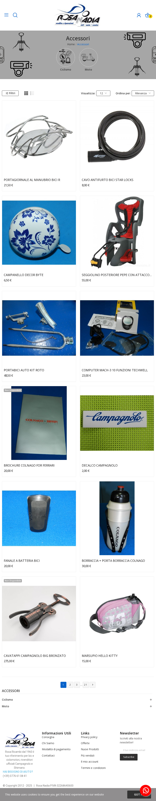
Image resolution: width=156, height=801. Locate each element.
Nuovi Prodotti (90, 749)
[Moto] (88, 57)
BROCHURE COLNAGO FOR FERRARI (29, 465)
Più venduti (87, 755)
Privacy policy (89, 737)
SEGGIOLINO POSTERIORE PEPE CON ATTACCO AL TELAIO (117, 275)
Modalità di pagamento (56, 749)
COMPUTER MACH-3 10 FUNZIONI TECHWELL (115, 370)
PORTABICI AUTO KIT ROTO (24, 370)
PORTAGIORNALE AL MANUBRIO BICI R (32, 180)
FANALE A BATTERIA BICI (22, 561)
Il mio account (89, 761)
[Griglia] (26, 93)
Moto (88, 69)
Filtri (12, 93)
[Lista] (32, 93)
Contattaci (48, 755)
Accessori (11, 691)
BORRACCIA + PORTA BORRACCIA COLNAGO (113, 561)
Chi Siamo (48, 743)
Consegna (48, 737)
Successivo (92, 684)
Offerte (85, 743)
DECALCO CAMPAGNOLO (100, 465)
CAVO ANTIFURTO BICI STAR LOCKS (107, 180)
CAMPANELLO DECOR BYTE (23, 275)
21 (86, 684)
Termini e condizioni (93, 768)
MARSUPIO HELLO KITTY (100, 656)
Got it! (139, 794)
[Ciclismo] (65, 57)
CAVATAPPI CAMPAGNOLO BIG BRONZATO (35, 656)
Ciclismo (65, 69)
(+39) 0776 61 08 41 (15, 775)
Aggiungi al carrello (39, 168)
